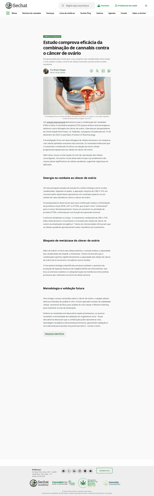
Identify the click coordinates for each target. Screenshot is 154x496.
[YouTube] (90, 473)
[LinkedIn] (74, 473)
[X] (69, 473)
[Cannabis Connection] (112, 483)
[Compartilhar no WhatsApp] (109, 71)
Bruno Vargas (60, 70)
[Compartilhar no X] (97, 71)
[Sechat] (32, 5)
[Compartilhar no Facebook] (91, 71)
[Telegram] (85, 473)
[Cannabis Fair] (63, 483)
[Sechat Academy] (39, 483)
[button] (146, 6)
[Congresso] (87, 483)
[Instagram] (80, 473)
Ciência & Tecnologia (52, 36)
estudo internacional (56, 122)
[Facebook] (63, 473)
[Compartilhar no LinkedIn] (103, 71)
